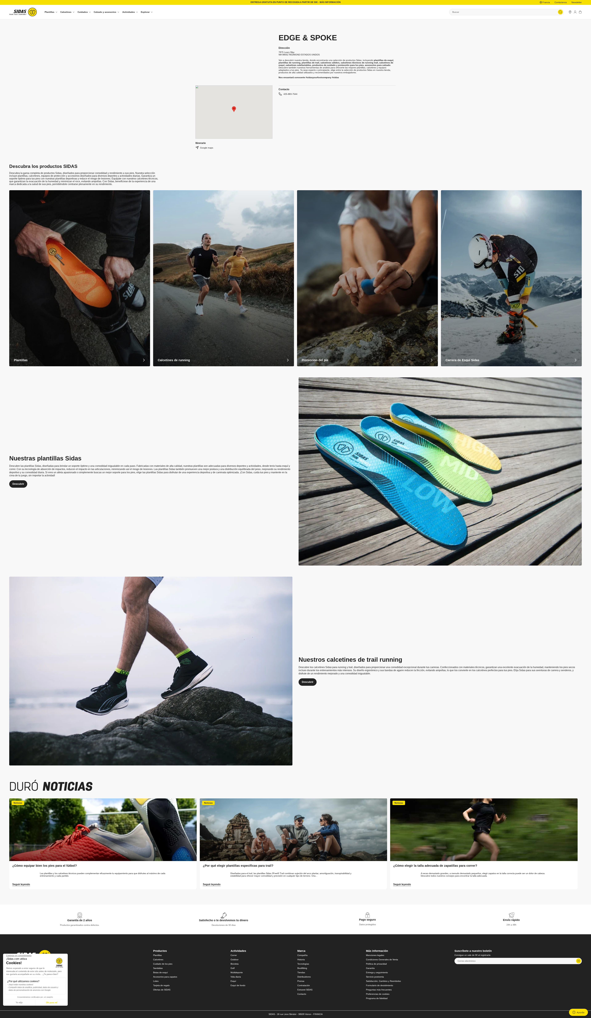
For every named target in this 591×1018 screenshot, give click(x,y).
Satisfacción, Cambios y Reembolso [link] (383, 981)
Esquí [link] (233, 981)
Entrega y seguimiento (377, 972)
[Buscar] (560, 12)
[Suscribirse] (578, 961)
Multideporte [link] (237, 972)
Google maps (206, 148)
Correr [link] (234, 955)
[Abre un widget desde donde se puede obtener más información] (578, 1012)
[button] (50, 12)
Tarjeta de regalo (161, 985)
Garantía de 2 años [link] (79, 920)
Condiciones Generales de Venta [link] (382, 959)
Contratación (303, 985)
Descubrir (18, 484)
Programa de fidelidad (377, 998)
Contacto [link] (301, 994)
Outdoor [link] (235, 959)
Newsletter (576, 2)
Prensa (300, 981)
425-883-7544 (290, 94)
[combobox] (506, 12)
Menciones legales (375, 955)
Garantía (370, 968)
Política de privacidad (376, 964)
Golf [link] (233, 968)
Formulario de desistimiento (379, 985)
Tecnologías (303, 964)
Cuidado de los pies (162, 964)
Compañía (302, 955)
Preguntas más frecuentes (379, 989)
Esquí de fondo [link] (238, 985)
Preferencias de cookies (377, 994)
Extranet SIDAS (304, 989)
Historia (301, 959)
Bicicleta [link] (235, 964)
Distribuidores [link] (304, 977)
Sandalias (158, 968)
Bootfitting (302, 968)
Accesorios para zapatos (165, 977)
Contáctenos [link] (561, 2)
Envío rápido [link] (511, 920)
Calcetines (158, 959)
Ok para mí (51, 1002)
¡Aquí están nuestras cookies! (21, 985)
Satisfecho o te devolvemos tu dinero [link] (223, 920)
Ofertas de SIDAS (161, 989)
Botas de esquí (160, 972)
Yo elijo (19, 1002)
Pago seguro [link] (367, 919)
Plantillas (157, 955)
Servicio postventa (375, 977)
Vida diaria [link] (236, 977)
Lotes (156, 981)
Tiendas (301, 972)
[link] (570, 12)
